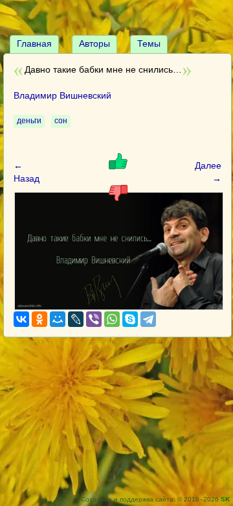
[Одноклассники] (39, 319)
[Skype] (130, 319)
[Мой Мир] (57, 319)
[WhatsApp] (112, 319)
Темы (149, 43)
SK (225, 499)
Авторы (94, 43)
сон (60, 121)
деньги (29, 121)
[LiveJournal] (75, 319)
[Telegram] (148, 319)
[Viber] (94, 319)
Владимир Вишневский (62, 95)
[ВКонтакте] (21, 319)
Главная (34, 43)
